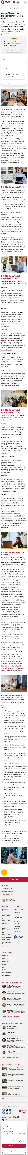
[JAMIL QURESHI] (4, 1035)
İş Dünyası (19, 8)
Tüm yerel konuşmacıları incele (10, 1016)
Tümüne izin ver (14, 1146)
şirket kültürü (8, 822)
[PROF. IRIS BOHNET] (4, 1041)
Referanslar (5, 961)
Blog (13, 8)
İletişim (4, 964)
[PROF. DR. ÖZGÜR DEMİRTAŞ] (4, 1006)
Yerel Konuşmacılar (7, 888)
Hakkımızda (5, 955)
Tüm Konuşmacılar (7, 894)
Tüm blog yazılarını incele (9, 1099)
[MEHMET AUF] (4, 1012)
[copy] (20, 50)
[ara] (18, 2)
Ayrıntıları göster (18, 1141)
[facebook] (8, 50)
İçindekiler (10, 60)
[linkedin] (16, 50)
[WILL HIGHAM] (4, 1047)
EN (21, 2)
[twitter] (12, 50)
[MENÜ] (25, 2)
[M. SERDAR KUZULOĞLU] (4, 1000)
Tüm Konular (5, 947)
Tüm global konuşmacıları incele (10, 1057)
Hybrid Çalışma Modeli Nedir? (12, 67)
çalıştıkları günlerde (19, 715)
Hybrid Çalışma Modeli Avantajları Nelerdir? (12, 76)
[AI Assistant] (14, 2)
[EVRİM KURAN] (4, 987)
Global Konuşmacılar (7, 891)
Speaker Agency (6, 8)
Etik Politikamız (6, 975)
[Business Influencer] (19, 938)
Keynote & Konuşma (19, 909)
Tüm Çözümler (18, 931)
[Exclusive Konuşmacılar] (8, 901)
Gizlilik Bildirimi (6, 972)
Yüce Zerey (19, 661)
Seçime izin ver (14, 1151)
